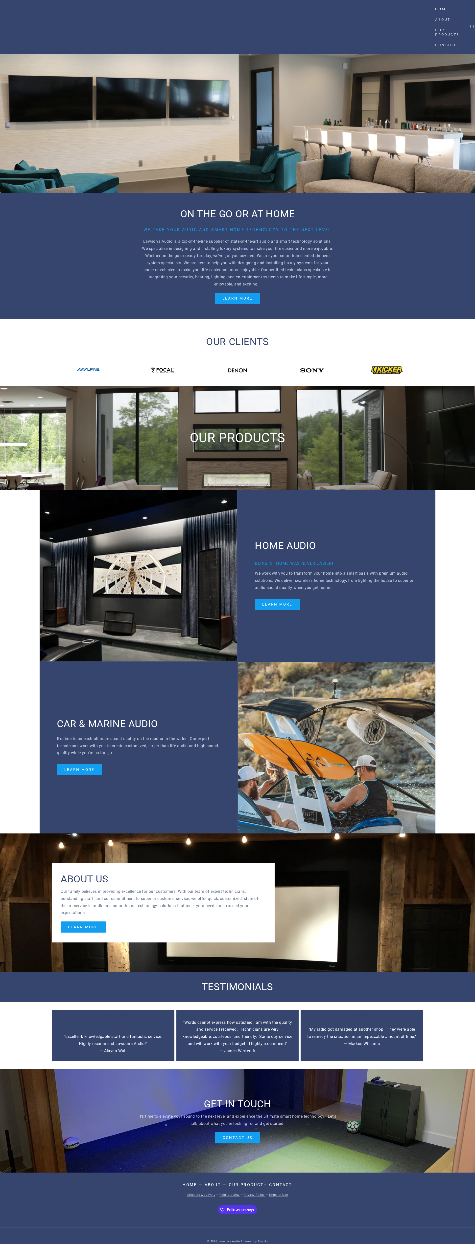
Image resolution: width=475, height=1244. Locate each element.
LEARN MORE (237, 298)
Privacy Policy (254, 1195)
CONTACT (280, 1184)
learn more (83, 927)
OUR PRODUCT (246, 1184)
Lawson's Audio (229, 1241)
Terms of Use (278, 1195)
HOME (190, 1184)
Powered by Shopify (254, 1241)
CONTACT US (238, 1137)
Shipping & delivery (201, 1195)
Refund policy (229, 1195)
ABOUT (213, 1184)
